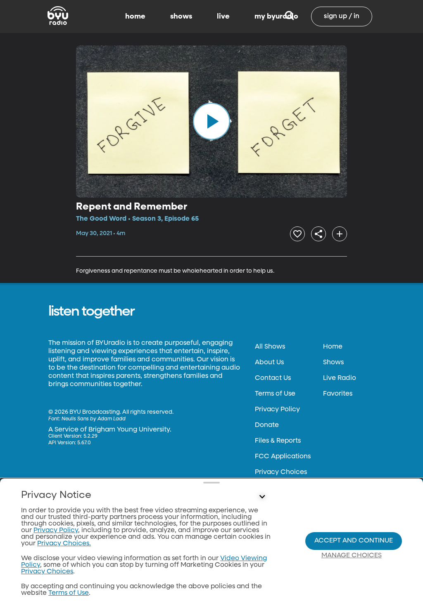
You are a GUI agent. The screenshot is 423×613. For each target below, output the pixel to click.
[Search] (289, 16)
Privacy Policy (277, 409)
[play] (211, 121)
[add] (339, 233)
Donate (267, 425)
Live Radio (339, 378)
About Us (269, 362)
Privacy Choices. (64, 543)
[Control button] (262, 497)
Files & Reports (278, 441)
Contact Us (273, 378)
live (223, 16)
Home (332, 347)
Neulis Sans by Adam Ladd (94, 419)
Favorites (337, 394)
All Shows (270, 347)
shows (181, 16)
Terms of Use (275, 394)
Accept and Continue (353, 541)
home (135, 16)
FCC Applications (283, 456)
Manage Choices (351, 555)
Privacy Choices (281, 472)
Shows (333, 362)
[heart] (297, 233)
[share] (318, 233)
